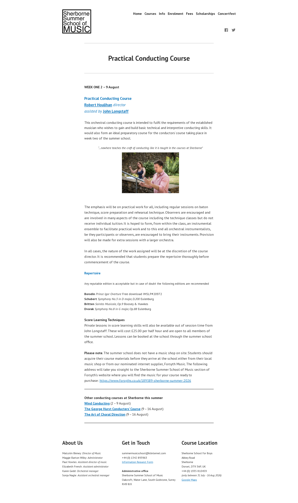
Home (137, 13)
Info (162, 13)
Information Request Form (137, 462)
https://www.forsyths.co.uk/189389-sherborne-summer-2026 (145, 380)
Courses (150, 13)
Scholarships (205, 13)
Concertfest (227, 13)
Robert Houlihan (98, 104)
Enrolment (175, 13)
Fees (189, 13)
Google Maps (189, 479)
